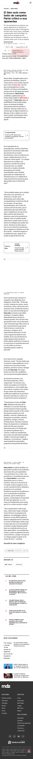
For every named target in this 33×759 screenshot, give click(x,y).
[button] (30, 2)
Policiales (4, 703)
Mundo (4, 705)
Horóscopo (20, 700)
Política (6, 8)
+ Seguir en (8, 47)
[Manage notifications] (29, 751)
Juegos (19, 705)
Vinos (3, 711)
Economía (5, 700)
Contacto (20, 720)
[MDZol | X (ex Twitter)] (23, 736)
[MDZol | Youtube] (18, 736)
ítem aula (19, 564)
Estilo (3, 708)
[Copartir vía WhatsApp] (5, 50)
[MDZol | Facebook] (10, 736)
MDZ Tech (20, 708)
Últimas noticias (6, 698)
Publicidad (20, 718)
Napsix (19, 711)
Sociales (4, 713)
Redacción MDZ (8, 42)
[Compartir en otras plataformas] (9, 50)
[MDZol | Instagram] (14, 736)
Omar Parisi (8, 564)
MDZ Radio (20, 703)
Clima (19, 698)
